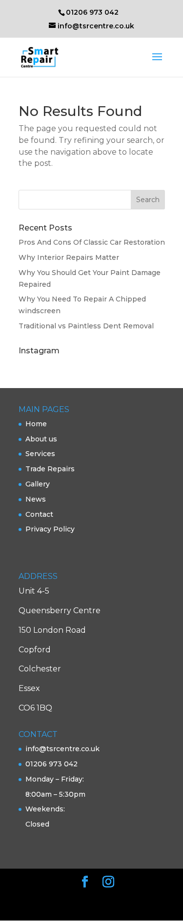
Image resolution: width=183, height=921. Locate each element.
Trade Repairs (50, 468)
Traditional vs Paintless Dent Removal (86, 326)
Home (36, 423)
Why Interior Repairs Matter (69, 257)
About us (41, 439)
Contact (39, 514)
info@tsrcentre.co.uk (62, 748)
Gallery (37, 484)
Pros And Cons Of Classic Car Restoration (92, 242)
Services (40, 453)
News (35, 499)
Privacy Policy (50, 529)
